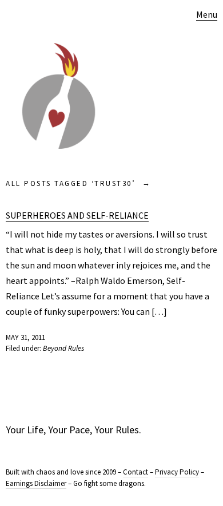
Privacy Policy (177, 472)
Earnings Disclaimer (36, 483)
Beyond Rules (63, 348)
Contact (135, 472)
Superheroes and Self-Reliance (77, 215)
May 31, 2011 (25, 337)
